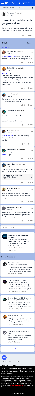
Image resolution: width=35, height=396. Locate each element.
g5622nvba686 (11, 51)
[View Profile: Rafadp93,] (5, 333)
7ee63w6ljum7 (11, 164)
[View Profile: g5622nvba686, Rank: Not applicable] (4, 52)
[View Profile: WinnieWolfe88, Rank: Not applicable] (4, 112)
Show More (5, 47)
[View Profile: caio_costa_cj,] (5, 264)
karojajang (10, 188)
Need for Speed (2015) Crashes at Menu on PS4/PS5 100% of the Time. (19, 299)
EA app (20, 362)
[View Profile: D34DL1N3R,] (5, 299)
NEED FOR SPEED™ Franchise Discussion (13, 8)
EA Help (5, 366)
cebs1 (8, 94)
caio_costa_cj (12, 273)
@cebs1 (4, 155)
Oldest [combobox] (30, 43)
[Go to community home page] (8, 3)
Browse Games (7, 362)
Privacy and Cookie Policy (17, 385)
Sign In (30, 3)
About (14, 366)
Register (24, 3)
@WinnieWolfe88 (7, 136)
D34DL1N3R (11, 309)
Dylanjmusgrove (12, 324)
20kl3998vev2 (11, 207)
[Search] (19, 3)
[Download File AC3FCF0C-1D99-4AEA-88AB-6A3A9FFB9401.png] (31, 177)
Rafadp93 (10, 342)
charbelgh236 (11, 68)
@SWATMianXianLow (9, 56)
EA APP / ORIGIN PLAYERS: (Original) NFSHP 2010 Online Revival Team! (17, 281)
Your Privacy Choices (17, 393)
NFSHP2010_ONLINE (14, 291)
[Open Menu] (32, 8)
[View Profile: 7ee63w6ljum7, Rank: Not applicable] (4, 165)
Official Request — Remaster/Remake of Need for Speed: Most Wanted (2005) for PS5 (18, 264)
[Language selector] (14, 3)
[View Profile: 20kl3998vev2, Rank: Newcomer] (4, 208)
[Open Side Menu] (2, 2)
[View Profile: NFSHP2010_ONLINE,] (5, 282)
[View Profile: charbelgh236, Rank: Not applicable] (4, 69)
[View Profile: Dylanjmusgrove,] (5, 317)
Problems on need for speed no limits (18, 332)
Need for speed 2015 (15, 316)
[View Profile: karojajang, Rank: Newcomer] (4, 189)
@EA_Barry (5, 73)
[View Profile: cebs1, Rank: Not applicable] (4, 95)
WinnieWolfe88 (11, 111)
